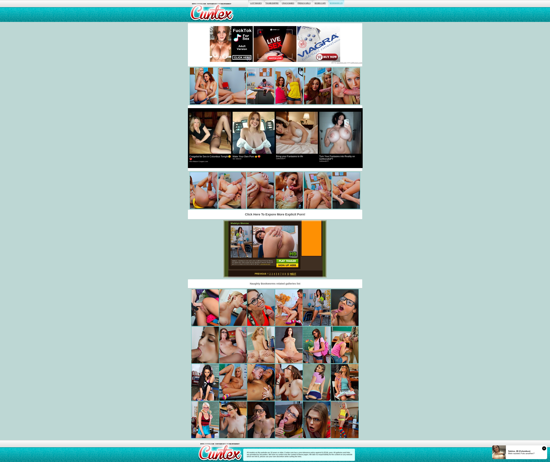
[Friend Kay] (345, 344)
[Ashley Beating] (317, 344)
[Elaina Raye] (289, 307)
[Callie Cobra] (345, 419)
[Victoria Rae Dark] (205, 344)
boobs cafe (320, 3)
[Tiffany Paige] (289, 382)
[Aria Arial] (345, 307)
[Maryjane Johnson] (289, 419)
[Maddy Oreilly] (233, 344)
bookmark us (336, 3)
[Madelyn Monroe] (317, 307)
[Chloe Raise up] (205, 419)
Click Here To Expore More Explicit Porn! (275, 214)
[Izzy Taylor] (345, 382)
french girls (304, 3)
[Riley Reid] (261, 307)
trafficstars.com (356, 63)
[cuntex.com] (220, 451)
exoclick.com (342, 63)
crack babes (288, 3)
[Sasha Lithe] (317, 419)
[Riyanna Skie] (261, 382)
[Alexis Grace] (289, 344)
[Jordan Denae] (233, 307)
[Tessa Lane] (233, 419)
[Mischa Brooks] (317, 382)
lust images (256, 3)
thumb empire (272, 3)
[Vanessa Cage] (233, 382)
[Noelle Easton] (261, 419)
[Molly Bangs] (205, 307)
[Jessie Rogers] (261, 344)
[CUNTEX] (211, 11)
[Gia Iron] (205, 382)
